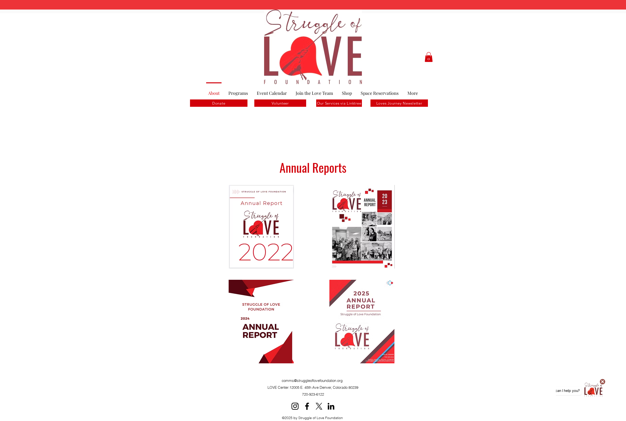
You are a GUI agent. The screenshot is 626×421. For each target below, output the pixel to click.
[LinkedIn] (331, 406)
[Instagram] (295, 406)
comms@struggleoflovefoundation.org (312, 380)
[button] (429, 57)
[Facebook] (307, 406)
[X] (319, 406)
